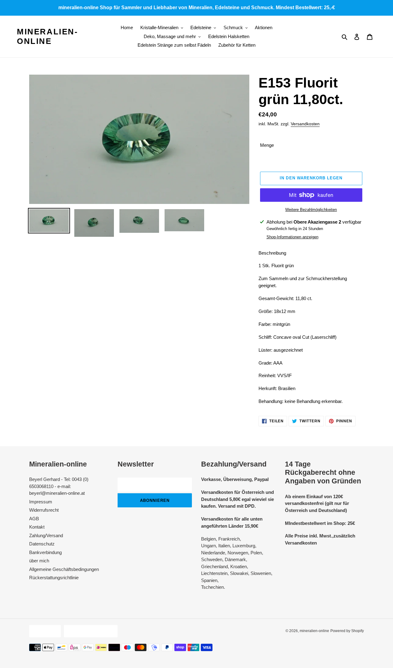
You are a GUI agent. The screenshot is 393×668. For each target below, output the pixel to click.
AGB (34, 518)
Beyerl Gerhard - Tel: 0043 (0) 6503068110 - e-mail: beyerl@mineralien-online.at (58, 486)
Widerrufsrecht (44, 510)
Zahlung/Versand (46, 535)
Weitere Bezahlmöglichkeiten (311, 209)
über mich (39, 560)
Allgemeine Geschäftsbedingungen (64, 569)
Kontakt (37, 526)
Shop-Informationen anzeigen (292, 237)
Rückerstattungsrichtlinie (54, 577)
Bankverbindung (45, 552)
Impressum (40, 501)
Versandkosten (305, 123)
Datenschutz (42, 543)
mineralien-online (47, 36)
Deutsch (43, 631)
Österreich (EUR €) (89, 631)
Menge (267, 145)
